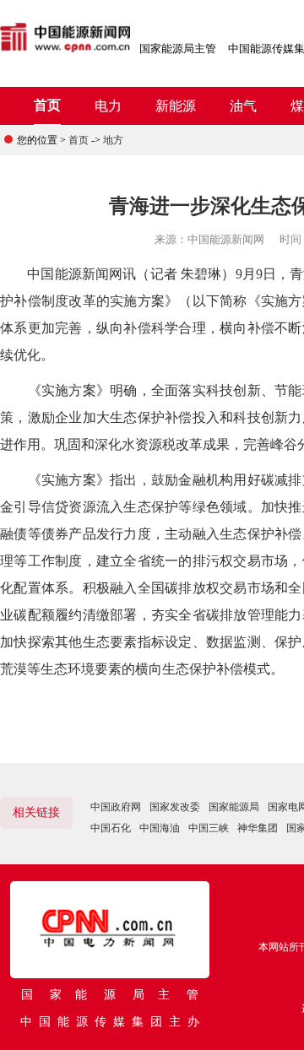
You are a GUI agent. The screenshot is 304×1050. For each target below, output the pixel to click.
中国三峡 (208, 828)
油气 (243, 106)
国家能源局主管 (177, 48)
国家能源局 (234, 807)
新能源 (175, 106)
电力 (108, 106)
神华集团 (257, 828)
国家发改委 (174, 807)
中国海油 (159, 828)
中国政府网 (115, 807)
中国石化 (110, 828)
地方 (113, 140)
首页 (47, 105)
